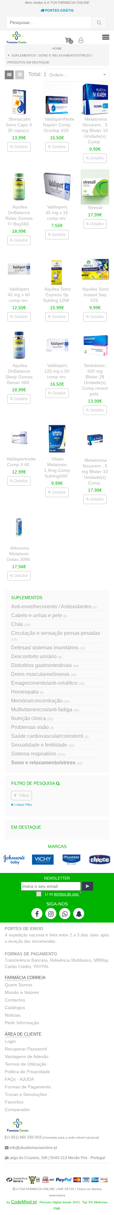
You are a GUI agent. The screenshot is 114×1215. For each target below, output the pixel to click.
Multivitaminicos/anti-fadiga (45, 709)
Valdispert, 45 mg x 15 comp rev (57, 212)
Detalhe (21, 147)
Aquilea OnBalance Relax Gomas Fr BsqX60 (19, 215)
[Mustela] (58, 865)
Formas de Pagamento (28, 1086)
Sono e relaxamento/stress (46, 762)
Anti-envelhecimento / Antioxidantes (54, 606)
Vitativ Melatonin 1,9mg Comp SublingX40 (57, 467)
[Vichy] (30, 865)
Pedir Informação (22, 1022)
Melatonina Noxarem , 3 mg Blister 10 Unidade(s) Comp (95, 130)
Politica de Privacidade (27, 1071)
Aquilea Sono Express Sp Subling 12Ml (57, 294)
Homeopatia (27, 692)
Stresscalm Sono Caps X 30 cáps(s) (19, 125)
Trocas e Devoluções (26, 1094)
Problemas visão (32, 727)
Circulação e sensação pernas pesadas (55, 635)
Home (57, 48)
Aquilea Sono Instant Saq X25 (95, 294)
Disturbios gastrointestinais (45, 665)
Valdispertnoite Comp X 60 (21, 461)
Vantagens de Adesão (26, 1056)
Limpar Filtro (23, 804)
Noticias (13, 1015)
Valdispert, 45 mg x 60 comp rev (19, 294)
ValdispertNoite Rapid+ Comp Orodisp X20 (58, 125)
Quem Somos (18, 984)
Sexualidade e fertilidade (42, 745)
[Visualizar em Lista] (19, 74)
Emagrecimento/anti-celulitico (48, 683)
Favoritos (14, 1101)
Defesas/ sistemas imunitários (48, 647)
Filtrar (23, 795)
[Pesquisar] (99, 22)
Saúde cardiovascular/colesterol (49, 736)
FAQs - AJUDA (19, 1079)
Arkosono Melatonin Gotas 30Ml (18, 553)
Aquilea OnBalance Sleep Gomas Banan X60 (19, 374)
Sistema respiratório (38, 753)
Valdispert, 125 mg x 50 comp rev (56, 371)
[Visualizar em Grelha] (9, 74)
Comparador (17, 1109)
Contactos (15, 999)
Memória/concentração (40, 700)
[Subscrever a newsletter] (87, 886)
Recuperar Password (26, 1048)
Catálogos (15, 1007)
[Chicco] (87, 865)
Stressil (95, 207)
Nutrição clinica (32, 718)
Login (10, 1041)
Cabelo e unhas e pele (39, 615)
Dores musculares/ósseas (43, 674)
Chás (20, 624)
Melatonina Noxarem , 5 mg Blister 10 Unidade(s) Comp (95, 471)
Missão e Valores (22, 992)
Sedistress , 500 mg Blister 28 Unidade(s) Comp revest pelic (95, 379)
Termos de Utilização (26, 1064)
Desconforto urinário (36, 656)
